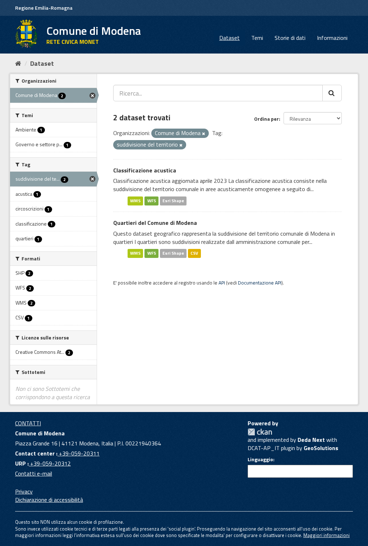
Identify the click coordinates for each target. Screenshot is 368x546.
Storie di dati (290, 37)
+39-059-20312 (50, 463)
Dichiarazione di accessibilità (49, 499)
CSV (194, 253)
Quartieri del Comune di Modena (155, 222)
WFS (151, 200)
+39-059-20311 (79, 453)
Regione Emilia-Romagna (44, 7)
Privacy (24, 491)
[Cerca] (332, 93)
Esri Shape (173, 200)
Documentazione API (259, 282)
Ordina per (266, 118)
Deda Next (311, 439)
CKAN (260, 432)
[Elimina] (203, 133)
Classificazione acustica (144, 170)
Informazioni (332, 37)
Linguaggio (260, 459)
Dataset (229, 37)
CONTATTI (28, 423)
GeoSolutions (321, 448)
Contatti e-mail (33, 473)
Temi (257, 37)
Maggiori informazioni (326, 535)
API (221, 282)
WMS (135, 200)
